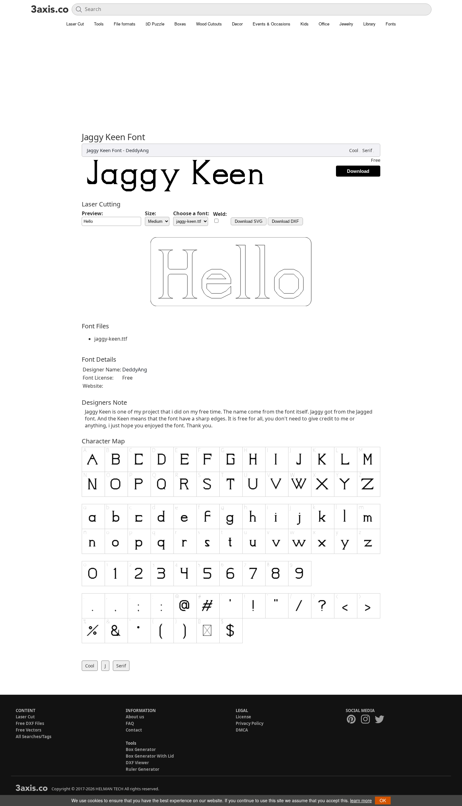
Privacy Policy (249, 723)
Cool (353, 150)
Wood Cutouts (209, 24)
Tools (99, 24)
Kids (304, 24)
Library (369, 24)
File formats (124, 24)
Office (324, 24)
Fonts (391, 24)
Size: (150, 213)
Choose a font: (191, 213)
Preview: (92, 213)
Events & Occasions (271, 24)
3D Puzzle (155, 24)
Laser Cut (75, 24)
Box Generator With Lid (150, 756)
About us (135, 717)
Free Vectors (28, 730)
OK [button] (383, 800)
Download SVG (248, 221)
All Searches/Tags (33, 736)
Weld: (220, 214)
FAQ (130, 723)
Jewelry (346, 24)
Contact (134, 730)
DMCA (242, 730)
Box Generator (141, 749)
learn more (361, 800)
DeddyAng (137, 150)
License (243, 717)
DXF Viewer (137, 762)
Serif (367, 150)
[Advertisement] (231, 77)
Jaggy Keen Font (104, 150)
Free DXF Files (30, 723)
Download (358, 171)
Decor (237, 24)
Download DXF (285, 221)
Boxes (180, 24)
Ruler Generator (142, 769)
